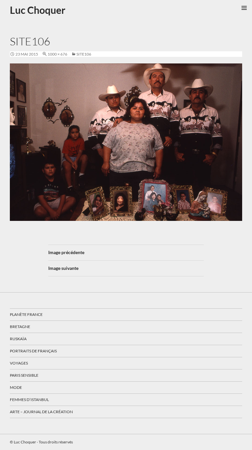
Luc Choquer (37, 10)
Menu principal (244, 8)
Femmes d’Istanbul (29, 399)
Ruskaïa (18, 338)
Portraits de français (33, 350)
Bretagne (20, 326)
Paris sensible (24, 375)
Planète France (26, 314)
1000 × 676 (57, 54)
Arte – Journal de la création (41, 411)
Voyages (19, 363)
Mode (16, 387)
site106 (83, 54)
